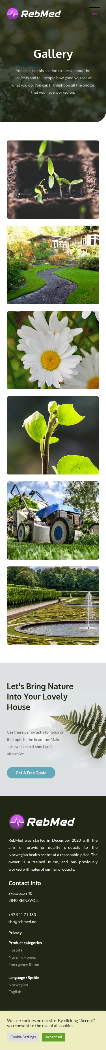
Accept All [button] (54, 1037)
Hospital (15, 950)
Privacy (15, 932)
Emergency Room (23, 964)
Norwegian (18, 984)
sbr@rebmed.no (22, 921)
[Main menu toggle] (94, 13)
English (14, 991)
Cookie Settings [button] (23, 1037)
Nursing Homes (22, 957)
